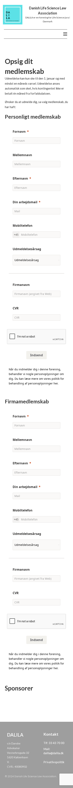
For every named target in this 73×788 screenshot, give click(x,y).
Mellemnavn (22, 155)
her (56, 383)
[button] (36, 388)
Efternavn (20, 178)
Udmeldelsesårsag (27, 249)
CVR (16, 308)
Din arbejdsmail (25, 202)
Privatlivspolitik (53, 762)
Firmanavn (21, 285)
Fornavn (19, 131)
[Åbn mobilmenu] (65, 34)
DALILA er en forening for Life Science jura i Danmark (47, 19)
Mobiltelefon (23, 225)
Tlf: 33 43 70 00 (53, 743)
